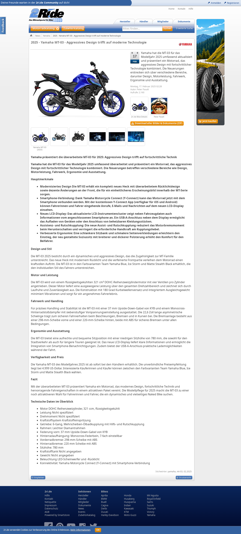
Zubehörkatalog (86, 515)
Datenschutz (51, 508)
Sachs (150, 502)
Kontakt (181, 8)
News (37, 35)
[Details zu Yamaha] (185, 43)
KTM (126, 511)
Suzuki (150, 505)
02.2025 (188, 471)
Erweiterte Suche (184, 28)
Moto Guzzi (130, 515)
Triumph (151, 508)
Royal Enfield (154, 498)
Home (171, 8)
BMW (104, 498)
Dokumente (84, 505)
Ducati (104, 511)
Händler (82, 498)
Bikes (104, 491)
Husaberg (129, 498)
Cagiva (104, 505)
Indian (127, 505)
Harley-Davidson (110, 515)
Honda (127, 495)
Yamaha (46, 35)
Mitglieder (83, 502)
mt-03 (180, 471)
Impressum (51, 505)
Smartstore (64, 515)
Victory (150, 511)
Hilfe (191, 8)
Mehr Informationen (80, 529)
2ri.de (48, 491)
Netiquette (50, 502)
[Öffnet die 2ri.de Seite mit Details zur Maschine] (139, 106)
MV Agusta (152, 495)
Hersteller (83, 495)
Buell (103, 502)
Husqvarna (130, 502)
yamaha (172, 471)
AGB (47, 511)
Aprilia (104, 495)
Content (3, 25)
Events (81, 511)
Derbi (104, 508)
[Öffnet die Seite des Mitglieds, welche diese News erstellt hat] (159, 106)
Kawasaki (129, 508)
